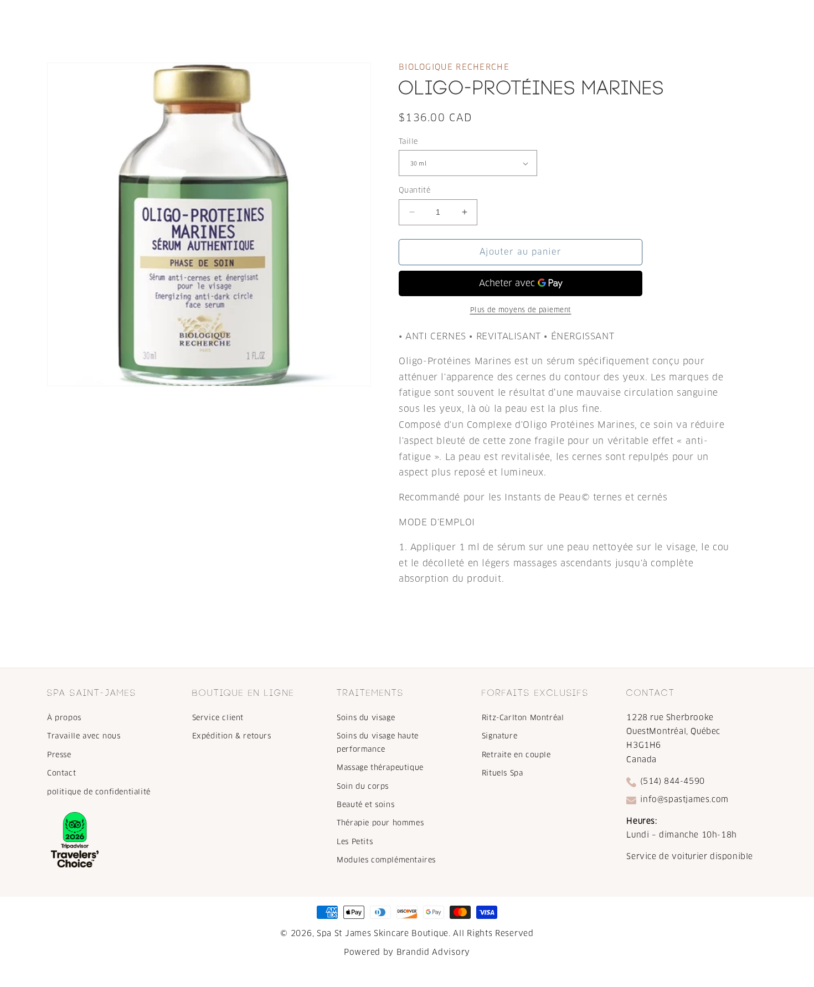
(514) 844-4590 (672, 781)
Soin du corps (363, 786)
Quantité (414, 190)
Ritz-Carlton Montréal (523, 717)
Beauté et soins (365, 804)
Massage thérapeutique (380, 767)
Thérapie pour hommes (380, 823)
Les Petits (355, 841)
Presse (59, 754)
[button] (228, 21)
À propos (64, 717)
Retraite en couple (516, 754)
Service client (218, 717)
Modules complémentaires (386, 860)
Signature (499, 736)
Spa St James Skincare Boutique (383, 933)
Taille (408, 141)
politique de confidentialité (99, 792)
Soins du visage (366, 717)
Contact (61, 773)
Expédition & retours (231, 736)
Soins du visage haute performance (378, 742)
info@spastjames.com (684, 799)
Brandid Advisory (433, 952)
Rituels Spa (502, 773)
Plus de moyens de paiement (520, 310)
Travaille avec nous (83, 736)
